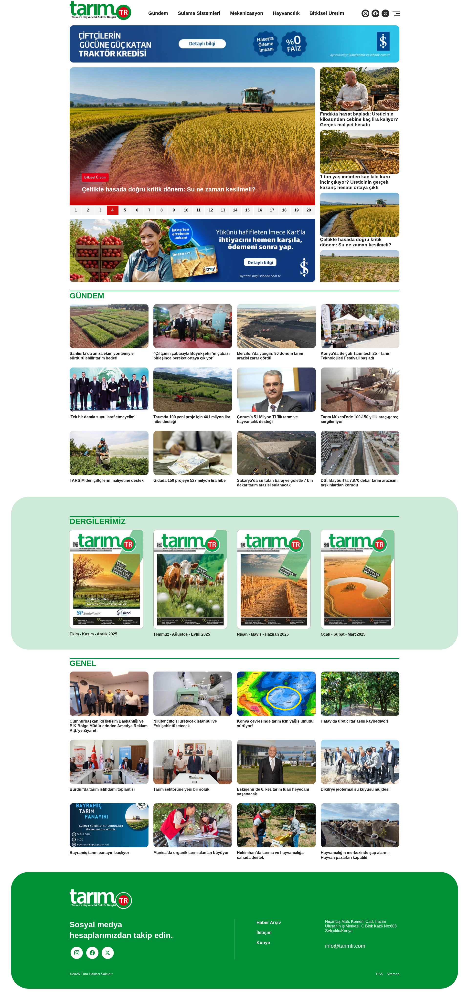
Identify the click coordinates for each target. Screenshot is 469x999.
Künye (263, 942)
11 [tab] (198, 210)
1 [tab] (76, 210)
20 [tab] (309, 210)
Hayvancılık (286, 13)
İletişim (264, 932)
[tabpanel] (192, 136)
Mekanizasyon (246, 13)
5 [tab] (125, 210)
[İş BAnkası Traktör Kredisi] (192, 250)
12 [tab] (211, 210)
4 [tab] (112, 210)
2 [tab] (88, 210)
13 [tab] (223, 210)
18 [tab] (284, 210)
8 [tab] (161, 210)
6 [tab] (137, 210)
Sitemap (393, 974)
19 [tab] (296, 210)
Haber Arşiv (268, 922)
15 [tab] (247, 210)
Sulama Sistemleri (199, 13)
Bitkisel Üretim (326, 13)
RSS (379, 974)
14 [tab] (235, 210)
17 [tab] (272, 210)
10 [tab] (186, 210)
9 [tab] (174, 210)
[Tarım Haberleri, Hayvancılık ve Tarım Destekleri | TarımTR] (101, 13)
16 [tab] (260, 210)
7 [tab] (149, 210)
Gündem (158, 13)
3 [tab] (100, 210)
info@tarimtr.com (345, 946)
